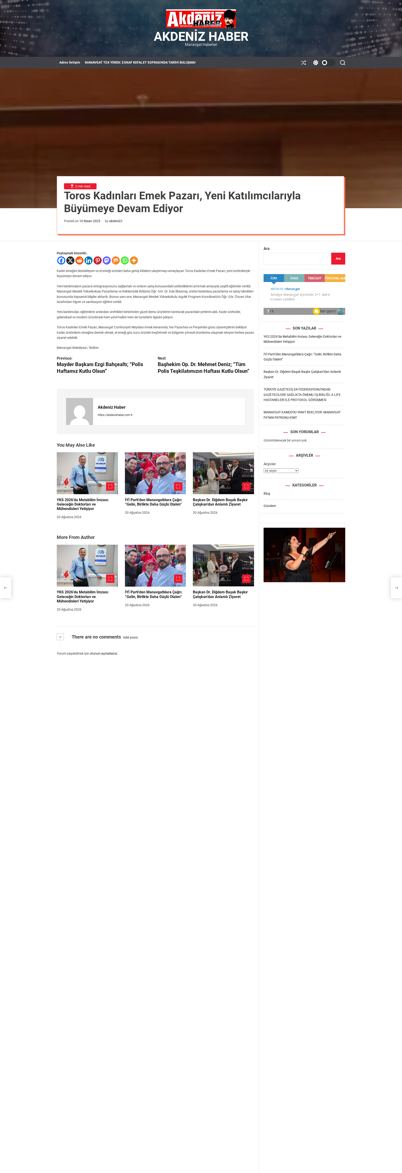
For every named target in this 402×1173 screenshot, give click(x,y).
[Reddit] (79, 260)
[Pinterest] (98, 260)
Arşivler (270, 464)
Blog (267, 493)
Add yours (130, 637)
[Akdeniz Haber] (79, 411)
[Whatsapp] (125, 260)
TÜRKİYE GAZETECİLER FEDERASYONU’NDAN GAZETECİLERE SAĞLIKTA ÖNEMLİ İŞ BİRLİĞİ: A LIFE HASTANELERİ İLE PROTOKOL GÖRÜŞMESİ (302, 395)
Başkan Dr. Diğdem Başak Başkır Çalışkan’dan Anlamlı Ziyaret (220, 502)
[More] (134, 260)
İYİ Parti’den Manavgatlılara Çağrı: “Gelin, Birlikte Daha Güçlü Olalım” (153, 502)
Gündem (270, 506)
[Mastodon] (107, 260)
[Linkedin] (88, 260)
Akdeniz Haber (201, 36)
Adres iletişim (69, 62)
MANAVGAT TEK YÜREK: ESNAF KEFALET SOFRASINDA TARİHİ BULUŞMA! (140, 62)
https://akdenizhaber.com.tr (115, 415)
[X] (70, 260)
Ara (267, 248)
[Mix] (116, 260)
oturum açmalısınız (103, 653)
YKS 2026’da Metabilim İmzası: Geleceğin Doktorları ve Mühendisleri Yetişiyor (83, 504)
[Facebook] (61, 260)
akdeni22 (115, 221)
